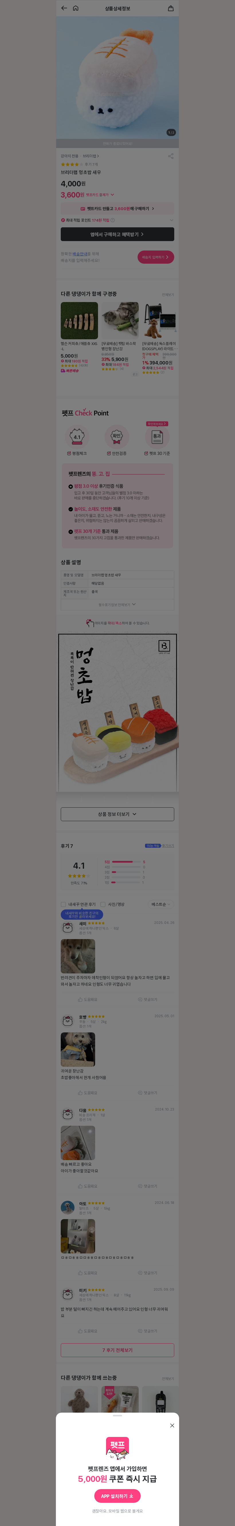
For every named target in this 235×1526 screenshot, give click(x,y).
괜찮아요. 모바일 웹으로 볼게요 (117, 1511)
